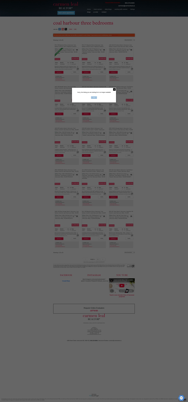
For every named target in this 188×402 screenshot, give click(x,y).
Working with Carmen (121, 9)
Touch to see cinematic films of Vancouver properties (122, 295)
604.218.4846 (129, 3)
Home (89, 9)
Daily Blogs (108, 9)
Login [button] (75, 29)
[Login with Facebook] (59, 30)
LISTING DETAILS (59, 72)
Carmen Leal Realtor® (65, 5)
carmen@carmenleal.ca (126, 6)
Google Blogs (66, 281)
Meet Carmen (98, 9)
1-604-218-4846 (58, 78)
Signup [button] (70, 29)
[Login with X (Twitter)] (66, 30)
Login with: (55, 29)
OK (94, 97)
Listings (132, 9)
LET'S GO (94, 311)
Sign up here (115, 35)
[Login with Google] (63, 30)
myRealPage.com (94, 396)
